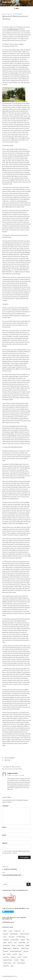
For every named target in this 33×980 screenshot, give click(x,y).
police (20, 954)
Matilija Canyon (7, 948)
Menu (17, 8)
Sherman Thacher (7, 960)
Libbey (13, 945)
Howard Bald (21, 942)
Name (4, 827)
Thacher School (7, 963)
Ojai (4, 954)
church (5, 936)
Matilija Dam (16, 948)
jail (28, 942)
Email (4, 835)
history (10, 942)
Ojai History (9, 2)
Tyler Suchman (17, 14)
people (9, 954)
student (16, 960)
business (5, 934)
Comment (5, 806)
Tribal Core (14, 976)
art (23, 931)
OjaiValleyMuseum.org (8, 922)
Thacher (22, 960)
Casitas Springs (14, 934)
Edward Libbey (15, 939)
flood (28, 939)
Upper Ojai (6, 966)
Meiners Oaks (25, 948)
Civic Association (20, 936)
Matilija (27, 945)
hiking (4, 942)
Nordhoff (5, 951)
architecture (17, 931)
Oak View (7, 760)
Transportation (21, 963)
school (19, 957)
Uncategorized (9, 757)
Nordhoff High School (15, 951)
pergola (15, 954)
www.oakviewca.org (12, 29)
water (12, 966)
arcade (10, 931)
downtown (6, 939)
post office (6, 957)
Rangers (13, 957)
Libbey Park (20, 945)
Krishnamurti (6, 945)
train (14, 963)
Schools (25, 957)
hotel (15, 942)
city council (11, 936)
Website (4, 843)
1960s (5, 931)
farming (23, 939)
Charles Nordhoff (24, 934)
